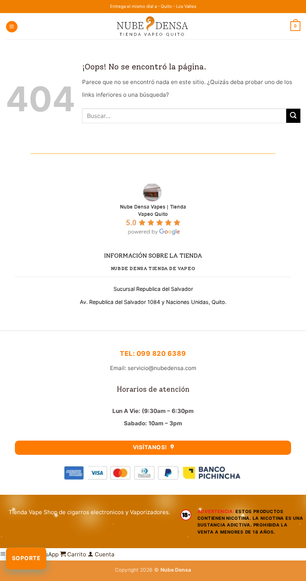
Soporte (26, 558)
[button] (11, 26)
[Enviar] (293, 115)
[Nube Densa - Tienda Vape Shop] (153, 26)
